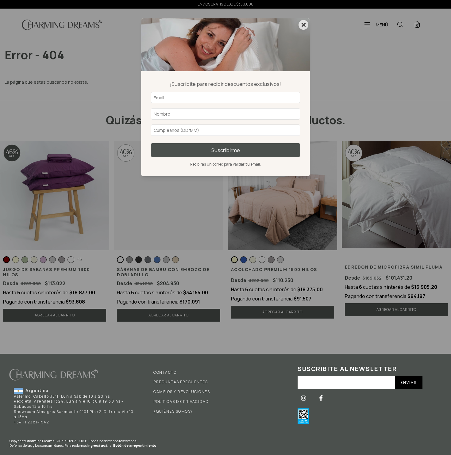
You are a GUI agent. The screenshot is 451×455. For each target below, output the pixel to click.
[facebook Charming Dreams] (321, 398)
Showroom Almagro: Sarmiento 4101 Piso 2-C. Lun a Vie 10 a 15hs (74, 414)
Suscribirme (225, 150)
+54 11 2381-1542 (31, 422)
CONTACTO (164, 372)
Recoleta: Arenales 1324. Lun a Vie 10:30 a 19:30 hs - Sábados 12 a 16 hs (69, 404)
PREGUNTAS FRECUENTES (180, 382)
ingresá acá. (97, 445)
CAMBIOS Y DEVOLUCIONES (181, 391)
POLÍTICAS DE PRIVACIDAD (181, 401)
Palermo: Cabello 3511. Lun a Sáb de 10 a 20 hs (62, 396)
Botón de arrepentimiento (134, 445)
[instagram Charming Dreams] (304, 398)
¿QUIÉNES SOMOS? (173, 411)
